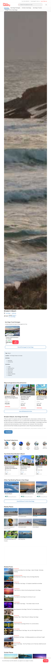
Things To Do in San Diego (11, 10)
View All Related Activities (25, 411)
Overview (6, 8)
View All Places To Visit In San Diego (25, 501)
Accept (46, 660)
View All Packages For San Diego (25, 347)
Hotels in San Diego (26, 8)
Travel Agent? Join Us (35, 1)
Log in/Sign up (44, 1)
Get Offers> (15, 342)
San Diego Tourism (37, 8)
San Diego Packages (15, 8)
